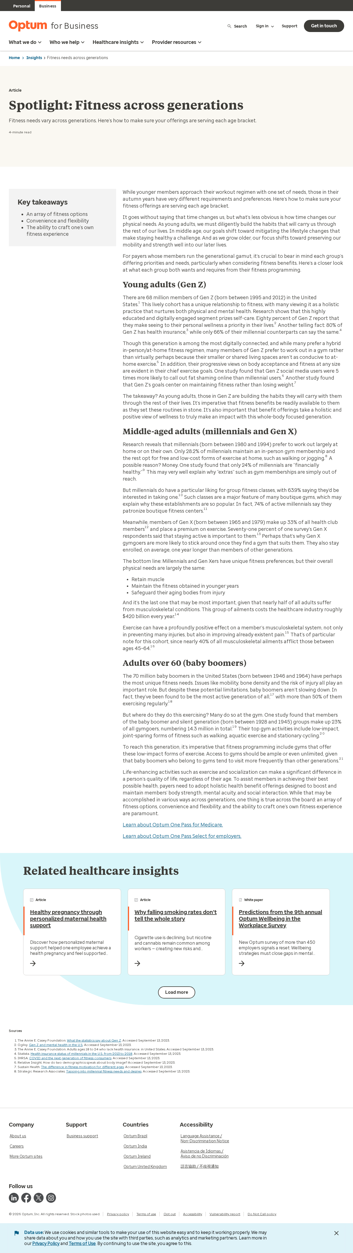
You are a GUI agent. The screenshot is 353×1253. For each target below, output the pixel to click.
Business (47, 6)
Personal (21, 6)
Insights (34, 57)
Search (240, 26)
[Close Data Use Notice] (336, 1233)
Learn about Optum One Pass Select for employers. (182, 836)
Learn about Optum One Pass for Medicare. (173, 825)
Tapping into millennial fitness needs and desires (103, 1071)
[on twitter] (39, 1198)
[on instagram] (51, 1198)
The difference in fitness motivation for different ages (82, 1067)
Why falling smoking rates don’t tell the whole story (176, 915)
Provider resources (174, 42)
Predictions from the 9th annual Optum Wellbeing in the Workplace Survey (280, 919)
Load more (176, 992)
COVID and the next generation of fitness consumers (70, 1058)
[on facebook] (26, 1198)
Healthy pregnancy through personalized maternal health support (68, 919)
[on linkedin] (14, 1198)
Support (289, 26)
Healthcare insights (116, 42)
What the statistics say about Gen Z (94, 1040)
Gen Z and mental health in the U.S (56, 1045)
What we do (22, 42)
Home (14, 57)
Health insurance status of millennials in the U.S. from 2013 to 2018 (81, 1054)
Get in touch (324, 25)
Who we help (64, 42)
